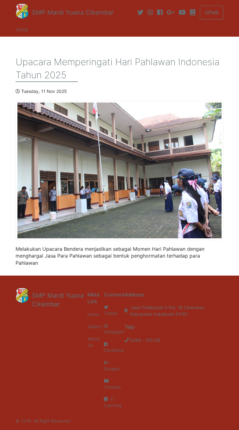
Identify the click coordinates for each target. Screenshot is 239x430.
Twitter (111, 313)
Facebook (114, 350)
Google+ (112, 368)
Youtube (112, 387)
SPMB (211, 12)
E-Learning (112, 402)
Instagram (114, 331)
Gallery (94, 326)
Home (22, 29)
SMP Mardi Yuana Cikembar (73, 12)
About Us (93, 342)
